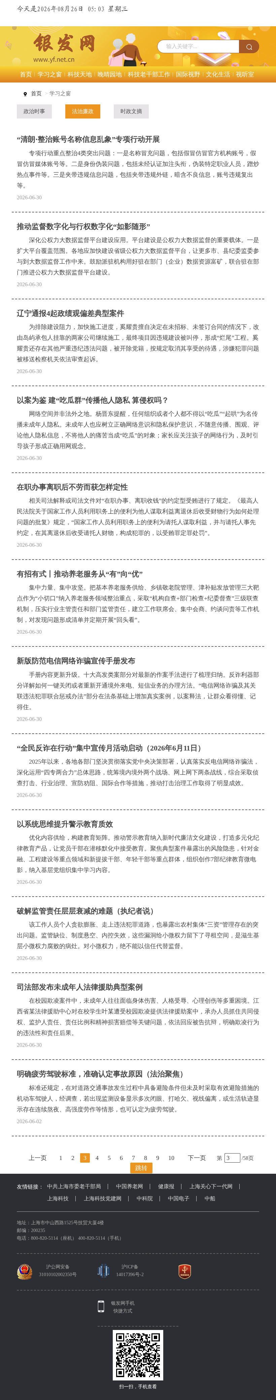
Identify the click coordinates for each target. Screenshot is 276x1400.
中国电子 (178, 1198)
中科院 (145, 1198)
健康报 (166, 1186)
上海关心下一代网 (211, 1186)
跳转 (141, 1168)
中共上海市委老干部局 (74, 1186)
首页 (36, 93)
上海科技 (58, 1198)
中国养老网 (129, 1186)
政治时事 (34, 111)
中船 (210, 1198)
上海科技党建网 (103, 1198)
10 (171, 1158)
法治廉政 (83, 111)
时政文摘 (131, 111)
